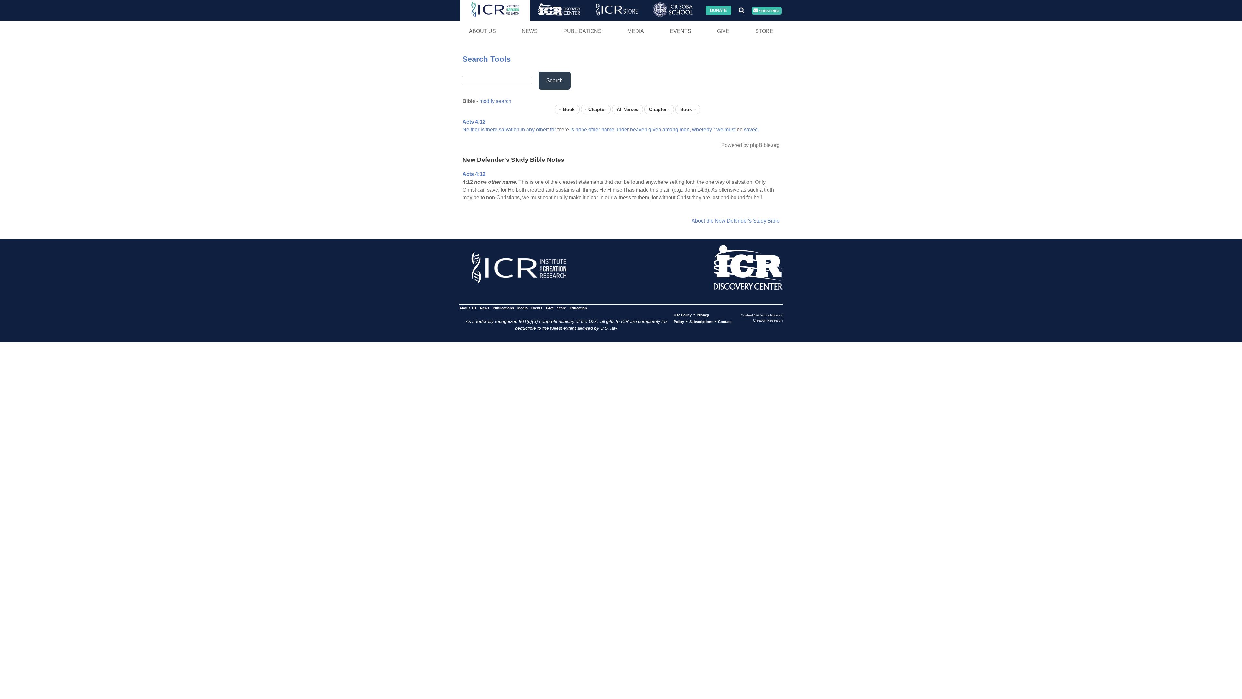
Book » (688, 109)
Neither (471, 129)
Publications (582, 31)
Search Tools (487, 59)
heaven (638, 129)
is (483, 129)
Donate (718, 10)
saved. (751, 129)
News (530, 31)
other (594, 129)
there (491, 129)
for (553, 129)
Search (554, 80)
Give (723, 31)
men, (685, 129)
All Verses (627, 109)
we (719, 129)
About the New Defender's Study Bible (735, 221)
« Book (567, 109)
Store (764, 31)
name (607, 129)
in (523, 129)
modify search (495, 101)
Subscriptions (701, 322)
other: (542, 129)
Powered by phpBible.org (750, 145)
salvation (509, 129)
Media (635, 31)
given (654, 129)
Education (578, 308)
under (622, 129)
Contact (725, 322)
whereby (702, 129)
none (581, 129)
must (729, 129)
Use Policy (683, 315)
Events (680, 31)
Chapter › (659, 109)
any (530, 129)
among (670, 129)
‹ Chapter (595, 109)
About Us (482, 31)
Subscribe (769, 11)
